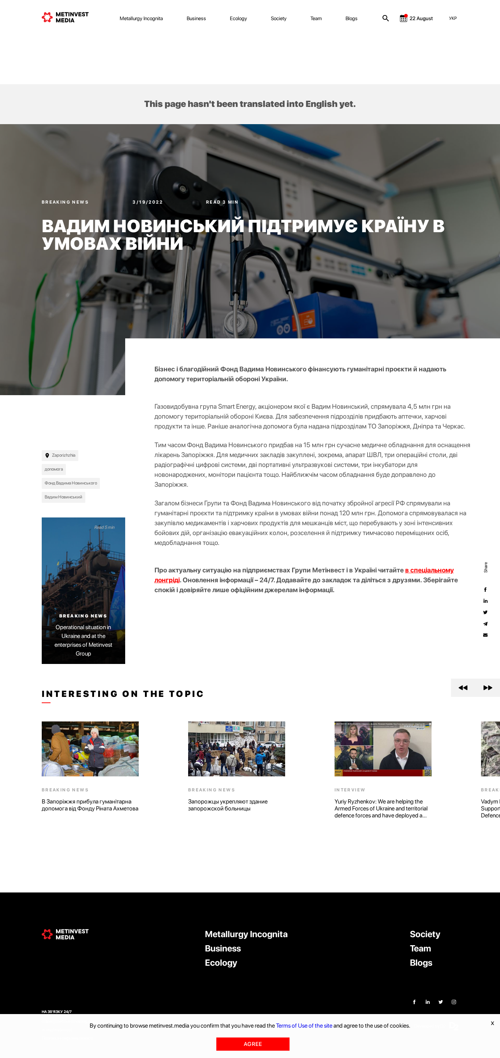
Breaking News (66, 202)
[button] (463, 688)
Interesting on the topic (123, 694)
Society (279, 18)
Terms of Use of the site (304, 1025)
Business (196, 18)
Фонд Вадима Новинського (71, 483)
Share (485, 567)
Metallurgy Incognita (141, 18)
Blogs (352, 18)
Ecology (238, 18)
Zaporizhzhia (63, 455)
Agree (253, 1044)
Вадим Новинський (63, 497)
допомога (54, 469)
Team (316, 18)
